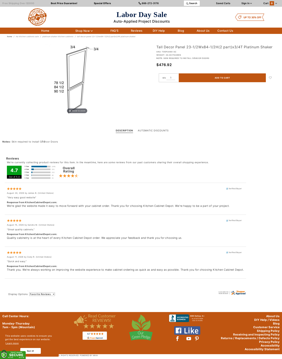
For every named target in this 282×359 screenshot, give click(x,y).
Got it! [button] (30, 351)
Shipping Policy (268, 331)
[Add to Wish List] (270, 77)
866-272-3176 (150, 3)
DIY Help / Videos (267, 320)
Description (124, 130)
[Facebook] (177, 338)
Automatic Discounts (153, 130)
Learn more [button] (12, 343)
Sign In (245, 3)
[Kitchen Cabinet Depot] (37, 16)
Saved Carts (223, 3)
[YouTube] (188, 338)
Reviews (136, 30)
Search (193, 3)
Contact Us (225, 30)
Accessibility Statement (262, 349)
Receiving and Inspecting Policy (256, 334)
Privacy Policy (269, 342)
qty (164, 77)
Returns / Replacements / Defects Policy (250, 338)
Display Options (18, 294)
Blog (181, 30)
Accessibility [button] (270, 345)
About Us (203, 30)
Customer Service (266, 327)
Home (45, 30)
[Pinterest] (196, 338)
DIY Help (159, 30)
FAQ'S (114, 30)
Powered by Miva (89, 355)
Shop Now (83, 31)
